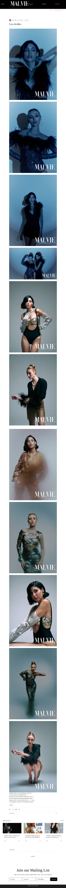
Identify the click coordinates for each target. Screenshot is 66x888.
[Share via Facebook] (9, 809)
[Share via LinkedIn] (16, 809)
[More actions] (56, 20)
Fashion (11, 804)
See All (61, 820)
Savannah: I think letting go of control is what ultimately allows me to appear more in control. (32, 836)
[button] (50, 10)
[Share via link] (19, 809)
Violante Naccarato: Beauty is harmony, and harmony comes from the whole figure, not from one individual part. (53, 836)
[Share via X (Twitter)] (13, 809)
